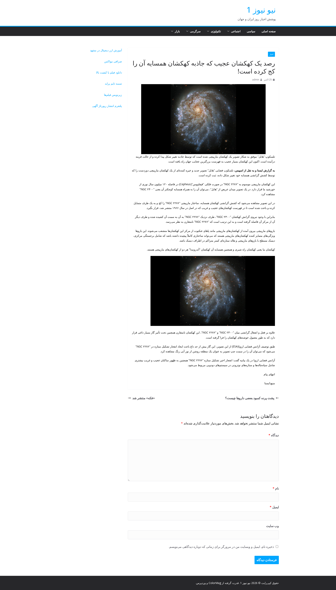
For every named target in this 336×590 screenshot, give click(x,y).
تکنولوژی (216, 31)
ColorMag (215, 583)
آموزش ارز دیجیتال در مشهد (106, 50)
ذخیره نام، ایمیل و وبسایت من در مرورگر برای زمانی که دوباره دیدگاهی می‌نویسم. (221, 547)
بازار (177, 31)
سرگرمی (195, 31)
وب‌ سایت (272, 526)
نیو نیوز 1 (261, 9)
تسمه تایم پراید (113, 83)
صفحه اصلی (269, 31)
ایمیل (274, 507)
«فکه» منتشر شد (143, 398)
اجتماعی (236, 31)
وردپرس (201, 583)
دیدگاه (274, 435)
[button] (229, 31)
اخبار (271, 54)
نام (276, 488)
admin (255, 79)
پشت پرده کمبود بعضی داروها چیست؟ (249, 398)
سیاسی (251, 31)
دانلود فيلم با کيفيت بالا (109, 72)
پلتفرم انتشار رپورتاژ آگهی (107, 106)
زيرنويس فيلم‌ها (113, 95)
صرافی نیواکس (113, 61)
